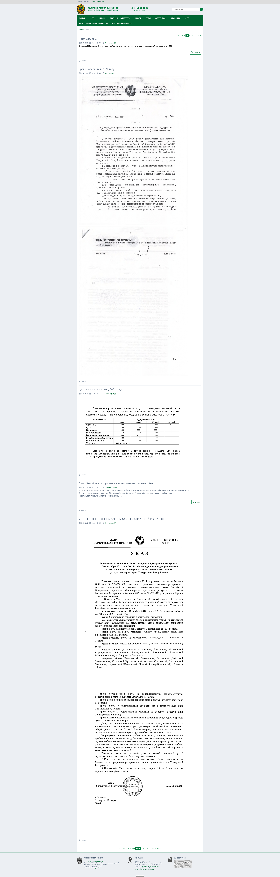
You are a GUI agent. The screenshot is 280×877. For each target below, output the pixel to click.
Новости (83, 61)
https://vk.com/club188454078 (144, 869)
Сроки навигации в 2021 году (96, 69)
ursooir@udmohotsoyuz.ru (150, 866)
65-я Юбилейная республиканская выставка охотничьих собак (116, 483)
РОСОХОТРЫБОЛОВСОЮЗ (93, 861)
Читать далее (195, 52)
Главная (81, 29)
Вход (102, 1)
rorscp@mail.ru (95, 868)
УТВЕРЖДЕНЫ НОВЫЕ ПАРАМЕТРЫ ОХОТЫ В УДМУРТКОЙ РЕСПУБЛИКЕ (122, 519)
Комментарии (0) (110, 43)
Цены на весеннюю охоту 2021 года (100, 389)
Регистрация (96, 1)
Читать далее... (88, 39)
